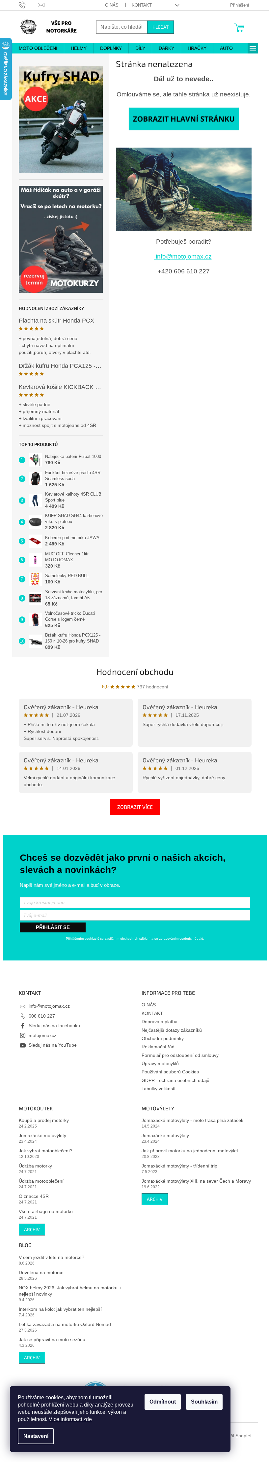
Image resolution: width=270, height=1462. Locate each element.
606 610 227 (42, 1016)
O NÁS (112, 5)
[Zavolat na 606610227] (28, 4)
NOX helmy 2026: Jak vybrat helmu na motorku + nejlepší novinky (70, 1291)
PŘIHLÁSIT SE (53, 927)
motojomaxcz (42, 1035)
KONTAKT (142, 5)
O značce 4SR (34, 1196)
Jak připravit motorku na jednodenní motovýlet (190, 1150)
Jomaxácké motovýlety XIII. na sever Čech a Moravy (196, 1181)
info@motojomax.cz (183, 256)
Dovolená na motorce (41, 1272)
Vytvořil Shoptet (235, 1435)
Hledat (160, 27)
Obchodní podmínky (163, 1038)
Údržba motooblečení (41, 1181)
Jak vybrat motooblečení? (45, 1150)
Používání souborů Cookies (170, 1071)
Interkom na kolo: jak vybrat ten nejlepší (60, 1309)
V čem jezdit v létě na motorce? (51, 1257)
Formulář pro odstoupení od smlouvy (180, 1055)
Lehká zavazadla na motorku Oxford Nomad (65, 1324)
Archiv (32, 1229)
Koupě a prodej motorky (44, 1120)
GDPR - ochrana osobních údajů (175, 1080)
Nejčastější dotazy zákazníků (172, 1030)
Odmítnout (162, 1402)
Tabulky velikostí (159, 1088)
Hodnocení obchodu (135, 671)
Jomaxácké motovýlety (42, 1135)
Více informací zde (70, 1419)
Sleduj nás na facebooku (54, 1025)
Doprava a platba (159, 1021)
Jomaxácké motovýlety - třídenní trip (179, 1165)
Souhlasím (204, 1402)
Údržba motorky (35, 1165)
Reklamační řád (158, 1046)
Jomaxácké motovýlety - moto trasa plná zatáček (192, 1120)
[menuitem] (38, 48)
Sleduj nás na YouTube (53, 1045)
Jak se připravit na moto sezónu (52, 1339)
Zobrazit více (135, 807)
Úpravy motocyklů (160, 1063)
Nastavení (35, 1436)
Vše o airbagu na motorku (46, 1211)
